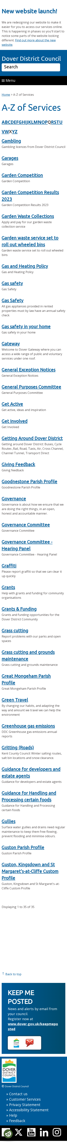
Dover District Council (31, 58)
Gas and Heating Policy (25, 266)
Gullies (8, 821)
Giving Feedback (18, 464)
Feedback (17, 1120)
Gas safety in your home (26, 326)
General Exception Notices (28, 369)
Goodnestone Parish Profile (29, 481)
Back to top (13, 974)
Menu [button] (10, 80)
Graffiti (9, 565)
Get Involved (15, 421)
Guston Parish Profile (23, 847)
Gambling (11, 140)
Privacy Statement (24, 1104)
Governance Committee (26, 524)
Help (13, 1115)
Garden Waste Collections (28, 216)
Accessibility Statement (29, 1109)
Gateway (11, 343)
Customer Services (25, 1099)
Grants (8, 587)
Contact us (18, 1093)
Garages (10, 158)
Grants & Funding (19, 608)
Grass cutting (15, 630)
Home (6, 95)
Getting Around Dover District (32, 438)
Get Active (12, 403)
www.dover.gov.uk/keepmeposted (33, 1026)
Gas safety (12, 283)
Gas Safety (12, 300)
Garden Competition (22, 175)
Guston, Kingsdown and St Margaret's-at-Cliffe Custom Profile (30, 871)
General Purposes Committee (31, 386)
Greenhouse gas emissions (28, 725)
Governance (14, 498)
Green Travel (15, 699)
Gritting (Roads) (18, 747)
